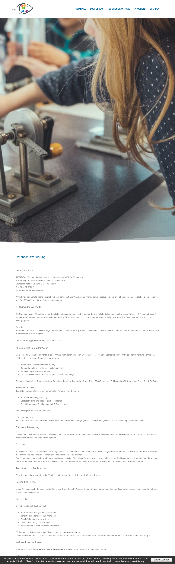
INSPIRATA (80, 9)
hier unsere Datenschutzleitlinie (49, 549)
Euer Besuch (97, 9)
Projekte (140, 9)
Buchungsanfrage (119, 9)
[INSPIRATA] (22, 17)
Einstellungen (161, 560)
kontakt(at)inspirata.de (70, 532)
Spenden (154, 9)
